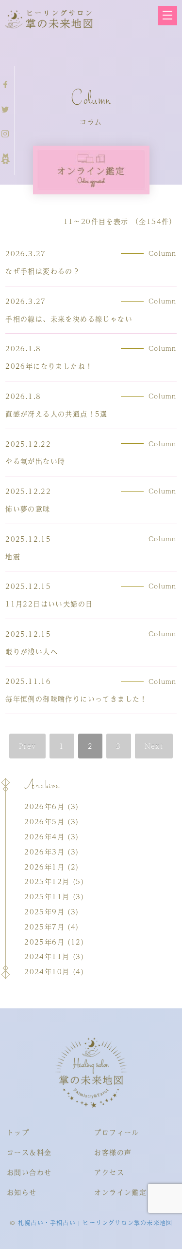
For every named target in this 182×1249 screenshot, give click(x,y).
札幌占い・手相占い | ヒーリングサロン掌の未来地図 (95, 1222)
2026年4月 (44, 836)
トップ (18, 1132)
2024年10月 (46, 971)
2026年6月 (44, 806)
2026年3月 (44, 851)
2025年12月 (46, 881)
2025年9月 (44, 911)
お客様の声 (113, 1152)
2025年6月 (44, 941)
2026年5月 (44, 821)
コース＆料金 (29, 1152)
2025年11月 (46, 896)
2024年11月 (46, 956)
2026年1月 (44, 866)
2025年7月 (44, 926)
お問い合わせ (29, 1172)
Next (154, 745)
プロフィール (116, 1132)
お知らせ (22, 1192)
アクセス (109, 1172)
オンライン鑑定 (120, 1192)
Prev (27, 745)
